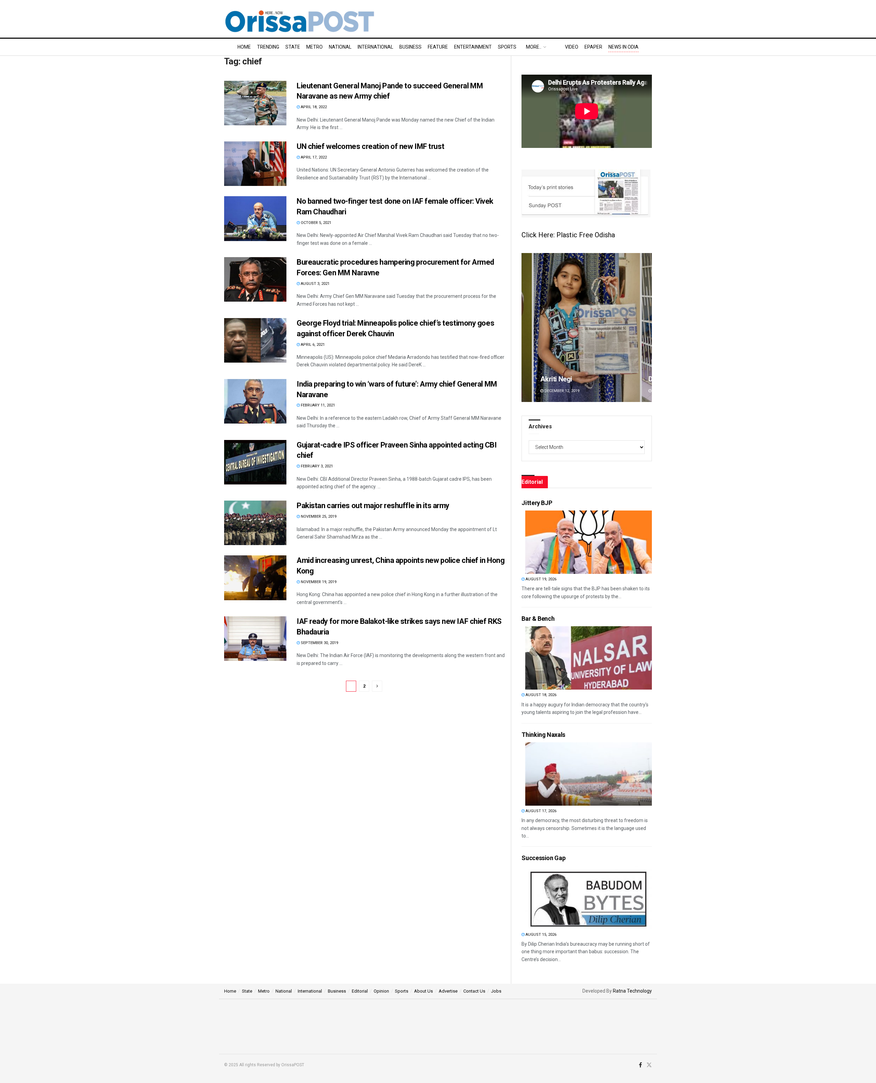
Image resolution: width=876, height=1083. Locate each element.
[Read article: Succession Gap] (588, 897)
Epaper (593, 47)
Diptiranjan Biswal (567, 379)
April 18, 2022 (313, 107)
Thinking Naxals (543, 734)
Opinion (381, 991)
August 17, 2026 (540, 811)
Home (244, 47)
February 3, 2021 (316, 466)
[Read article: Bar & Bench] (588, 658)
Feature (438, 47)
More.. (533, 47)
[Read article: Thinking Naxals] (588, 774)
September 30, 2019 (319, 643)
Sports (507, 47)
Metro (314, 47)
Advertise (448, 991)
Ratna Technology (632, 991)
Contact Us (474, 991)
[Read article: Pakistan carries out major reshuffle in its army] (255, 523)
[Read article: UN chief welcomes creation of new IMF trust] (255, 163)
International (375, 47)
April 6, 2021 (312, 344)
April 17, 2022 (313, 157)
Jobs (496, 991)
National (340, 47)
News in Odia (623, 47)
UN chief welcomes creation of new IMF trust (370, 146)
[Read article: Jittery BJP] (588, 542)
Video (571, 47)
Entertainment (473, 47)
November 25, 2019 (318, 516)
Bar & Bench (537, 618)
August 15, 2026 (540, 934)
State (292, 47)
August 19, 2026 (540, 579)
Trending (268, 47)
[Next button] (647, 327)
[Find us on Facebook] (640, 1065)
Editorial (360, 991)
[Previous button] (526, 327)
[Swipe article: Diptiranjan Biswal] (586, 327)
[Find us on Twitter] (649, 1065)
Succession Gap (543, 857)
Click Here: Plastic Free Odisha (568, 235)
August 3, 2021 (315, 283)
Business (410, 47)
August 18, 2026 (540, 695)
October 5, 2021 (315, 223)
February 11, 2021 (317, 405)
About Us (423, 991)
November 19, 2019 (318, 582)
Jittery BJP (536, 502)
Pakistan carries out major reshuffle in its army (373, 505)
